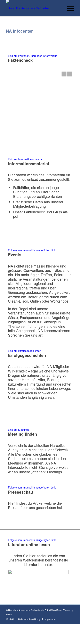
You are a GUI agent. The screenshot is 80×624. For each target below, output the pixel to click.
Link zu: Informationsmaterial (25, 159)
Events (14, 254)
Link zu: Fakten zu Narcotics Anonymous (32, 56)
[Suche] (59, 8)
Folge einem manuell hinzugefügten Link (32, 250)
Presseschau (20, 492)
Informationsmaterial (28, 163)
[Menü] (68, 8)
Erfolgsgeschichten (27, 355)
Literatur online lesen (29, 544)
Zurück (64, 74)
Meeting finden (22, 434)
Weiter (69, 74)
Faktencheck (20, 60)
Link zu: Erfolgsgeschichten (24, 351)
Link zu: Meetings (18, 430)
